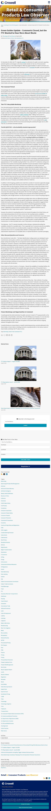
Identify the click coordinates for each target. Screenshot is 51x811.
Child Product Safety (5, 503)
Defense (3, 544)
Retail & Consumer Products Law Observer (25, 12)
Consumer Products (5, 515)
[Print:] (2, 335)
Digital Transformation (6, 549)
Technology (3, 701)
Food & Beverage (5, 586)
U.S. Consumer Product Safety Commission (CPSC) (12, 713)
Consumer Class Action (6, 510)
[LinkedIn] (7, 474)
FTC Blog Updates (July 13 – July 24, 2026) (10, 382)
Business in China (5, 496)
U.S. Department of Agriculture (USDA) (9, 718)
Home (2, 25)
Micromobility (4, 633)
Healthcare (3, 596)
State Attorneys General (6, 686)
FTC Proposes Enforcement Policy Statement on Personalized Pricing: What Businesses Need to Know (24, 745)
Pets (2, 647)
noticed (23, 62)
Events (2, 569)
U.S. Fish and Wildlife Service (7, 723)
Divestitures (4, 552)
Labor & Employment (6, 613)
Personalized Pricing (5, 642)
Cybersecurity (4, 537)
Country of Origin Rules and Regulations (10, 525)
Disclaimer (11, 786)
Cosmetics (3, 522)
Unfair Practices (4, 728)
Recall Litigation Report (6, 669)
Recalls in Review (5, 674)
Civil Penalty (4, 505)
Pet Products (4, 645)
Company (3, 454)
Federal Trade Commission (7, 584)
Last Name (3, 449)
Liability (3, 615)
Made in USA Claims (5, 623)
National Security (5, 637)
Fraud (2, 589)
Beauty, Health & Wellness (7, 493)
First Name (3, 444)
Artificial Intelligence (6, 491)
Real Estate (3, 667)
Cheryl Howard (12, 36)
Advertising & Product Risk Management (11, 25)
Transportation (4, 711)
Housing (3, 598)
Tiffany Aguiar (5, 36)
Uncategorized (4, 726)
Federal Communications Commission (9, 581)
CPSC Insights (4, 530)
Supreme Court (4, 691)
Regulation (3, 677)
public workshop (24, 114)
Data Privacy (4, 540)
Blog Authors (15, 466)
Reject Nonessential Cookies (25, 807)
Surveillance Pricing (5, 694)
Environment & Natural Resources (8, 564)
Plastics (3, 652)
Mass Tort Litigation (5, 628)
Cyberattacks (4, 535)
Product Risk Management (7, 664)
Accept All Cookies (25, 804)
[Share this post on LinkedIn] (11, 335)
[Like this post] (9, 335)
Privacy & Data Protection (7, 659)
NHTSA (2, 640)
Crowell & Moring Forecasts (7, 532)
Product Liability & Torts (6, 662)
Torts (2, 706)
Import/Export (4, 601)
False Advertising (5, 571)
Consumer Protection (6, 518)
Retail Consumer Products (19, 775)
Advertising (5, 331)
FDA (2, 579)
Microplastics (4, 635)
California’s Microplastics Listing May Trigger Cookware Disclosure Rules (17, 752)
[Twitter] (4, 474)
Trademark (3, 708)
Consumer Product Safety (7, 513)
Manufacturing (4, 625)
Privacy (2, 657)
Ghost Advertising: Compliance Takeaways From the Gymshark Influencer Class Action (20, 408)
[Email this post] (4, 335)
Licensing (3, 618)
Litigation (3, 620)
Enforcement (4, 562)
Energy (2, 559)
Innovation (3, 603)
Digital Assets (4, 547)
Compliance (3, 508)
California (3, 498)
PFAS (2, 650)
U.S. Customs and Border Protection (9, 716)
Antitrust (3, 486)
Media (2, 630)
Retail (2, 682)
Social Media (4, 684)
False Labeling (4, 574)
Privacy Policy (5, 786)
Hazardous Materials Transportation (9, 593)
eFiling (2, 557)
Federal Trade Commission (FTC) (15, 331)
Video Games (4, 730)
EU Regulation (4, 566)
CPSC (2, 527)
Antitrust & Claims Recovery (7, 488)
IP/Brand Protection (5, 608)
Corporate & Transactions (7, 520)
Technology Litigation (6, 704)
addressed (26, 74)
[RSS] (1, 474)
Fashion (3, 576)
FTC (23, 38)
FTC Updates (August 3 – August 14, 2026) (10, 361)
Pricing (2, 655)
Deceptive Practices (5, 542)
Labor (2, 611)
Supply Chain (4, 689)
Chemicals (3, 500)
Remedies (3, 679)
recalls (2, 672)
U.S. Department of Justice (7, 721)
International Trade (5, 606)
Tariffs (2, 696)
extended (32, 67)
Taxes (2, 699)
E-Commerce (4, 554)
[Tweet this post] (7, 335)
